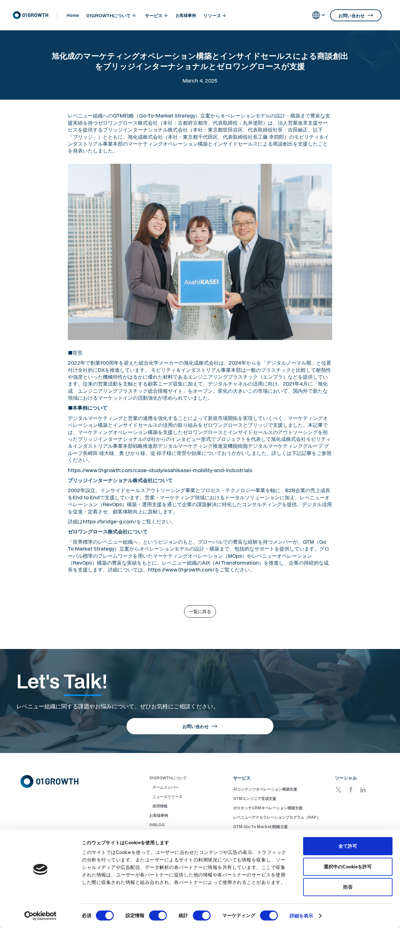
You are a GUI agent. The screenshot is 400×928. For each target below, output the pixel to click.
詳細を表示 (301, 915)
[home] (34, 15)
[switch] (158, 916)
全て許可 (347, 846)
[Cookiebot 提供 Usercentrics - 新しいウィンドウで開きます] (40, 916)
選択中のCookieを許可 (348, 866)
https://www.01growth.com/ (181, 569)
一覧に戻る (200, 611)
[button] (111, 15)
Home (73, 15)
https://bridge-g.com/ (109, 521)
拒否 (347, 887)
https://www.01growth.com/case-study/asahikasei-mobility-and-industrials (160, 470)
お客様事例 (186, 15)
